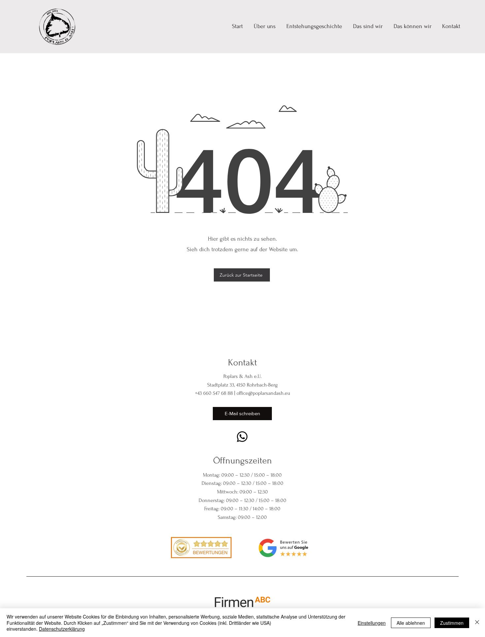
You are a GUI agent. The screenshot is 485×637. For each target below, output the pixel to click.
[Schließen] (477, 623)
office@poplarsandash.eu (263, 393)
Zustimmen (452, 623)
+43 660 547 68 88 (214, 393)
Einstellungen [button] (372, 623)
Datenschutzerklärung (62, 628)
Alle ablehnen (411, 623)
